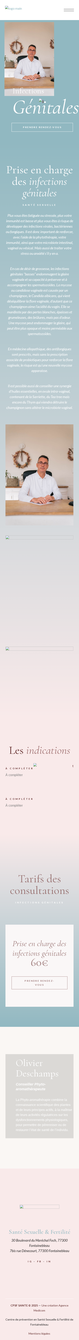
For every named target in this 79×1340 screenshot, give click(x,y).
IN (49, 1261)
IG (30, 1261)
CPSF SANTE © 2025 (24, 1305)
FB (39, 1261)
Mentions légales (39, 1333)
